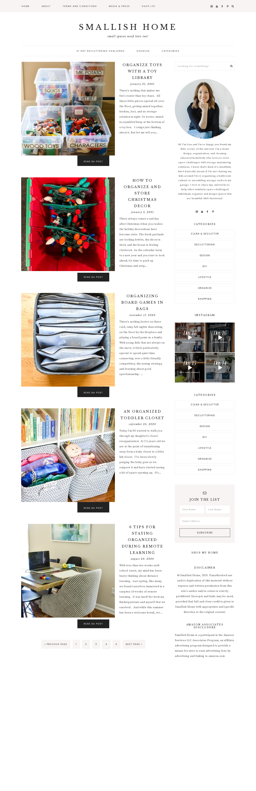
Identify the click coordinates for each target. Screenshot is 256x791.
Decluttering (205, 244)
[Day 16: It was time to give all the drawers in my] (220, 337)
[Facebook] (207, 211)
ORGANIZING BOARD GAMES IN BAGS (142, 302)
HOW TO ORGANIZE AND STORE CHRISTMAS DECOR (142, 193)
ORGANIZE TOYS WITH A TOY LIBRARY (142, 71)
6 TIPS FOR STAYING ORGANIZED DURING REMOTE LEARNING (142, 540)
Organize (205, 288)
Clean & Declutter (205, 233)
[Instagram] (196, 211)
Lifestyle (205, 277)
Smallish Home (128, 27)
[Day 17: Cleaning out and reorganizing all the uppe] (190, 337)
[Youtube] (202, 211)
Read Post (93, 277)
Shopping (205, 298)
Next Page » (134, 644)
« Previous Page (55, 644)
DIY (205, 266)
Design (205, 255)
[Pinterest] (213, 211)
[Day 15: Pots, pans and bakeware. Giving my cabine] (190, 367)
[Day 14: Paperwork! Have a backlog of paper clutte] (220, 367)
